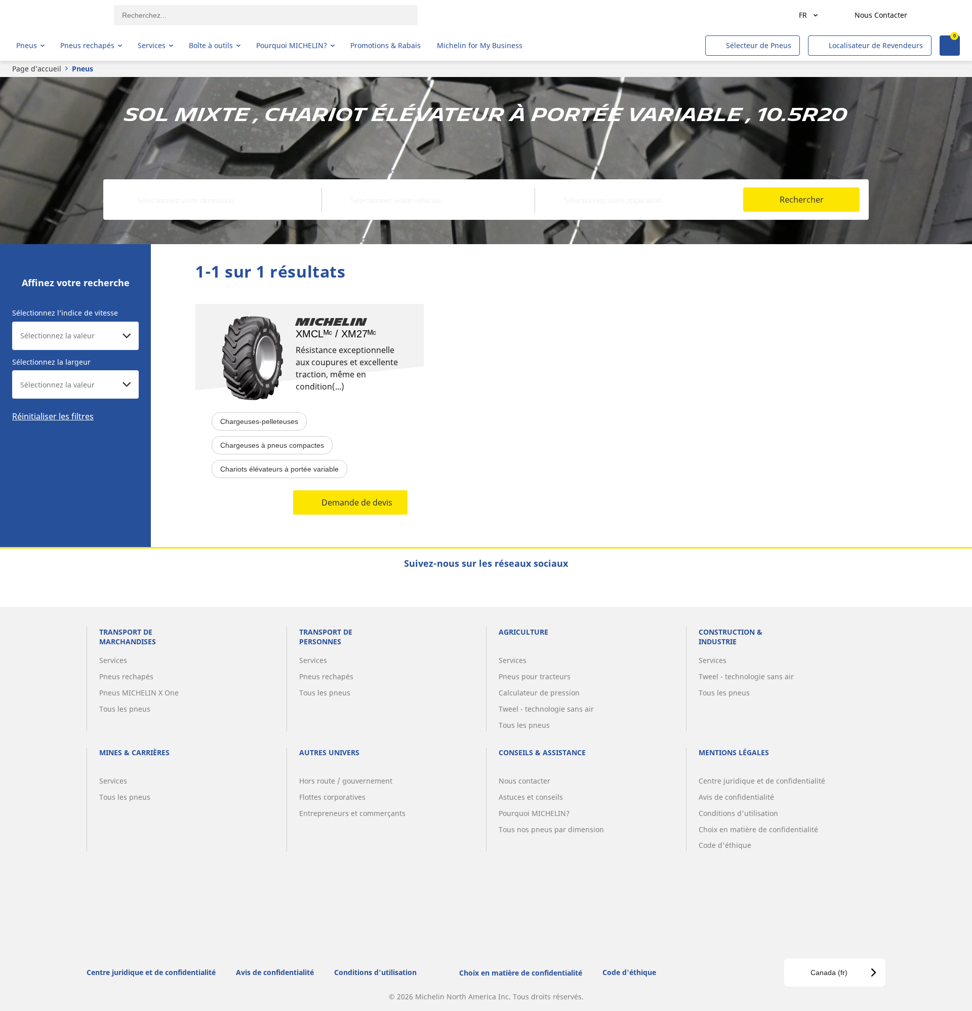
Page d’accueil (36, 68)
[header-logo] (56, 15)
